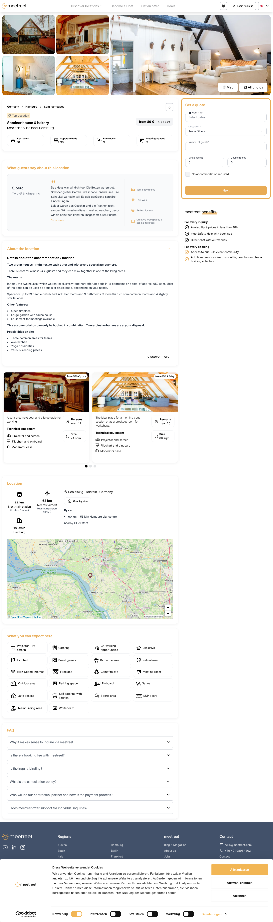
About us (170, 850)
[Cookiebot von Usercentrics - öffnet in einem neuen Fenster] (25, 914)
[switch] (115, 914)
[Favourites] (223, 6)
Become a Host (122, 6)
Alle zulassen (239, 869)
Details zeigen (211, 914)
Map (230, 87)
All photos (255, 87)
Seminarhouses (54, 106)
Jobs (167, 856)
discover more (158, 356)
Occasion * (194, 126)
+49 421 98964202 (238, 850)
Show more (57, 220)
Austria (62, 845)
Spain (61, 850)
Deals (171, 6)
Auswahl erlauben (239, 882)
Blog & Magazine (175, 845)
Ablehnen (239, 895)
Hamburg (31, 106)
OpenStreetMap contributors (26, 617)
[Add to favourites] (169, 107)
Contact (224, 856)
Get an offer (150, 6)
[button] (90, 576)
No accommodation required (210, 174)
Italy (60, 856)
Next (225, 190)
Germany (13, 106)
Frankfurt (117, 856)
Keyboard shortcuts (153, 616)
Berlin (114, 850)
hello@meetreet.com (238, 845)
